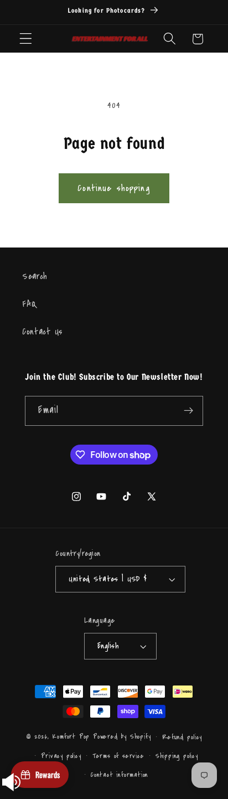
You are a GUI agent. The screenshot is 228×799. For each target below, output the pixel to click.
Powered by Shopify (122, 736)
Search (35, 276)
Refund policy (182, 737)
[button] (26, 39)
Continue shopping (114, 188)
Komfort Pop (71, 736)
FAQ (29, 304)
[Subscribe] (188, 411)
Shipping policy (177, 756)
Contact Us (42, 332)
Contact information (119, 775)
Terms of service (118, 756)
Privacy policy (61, 756)
